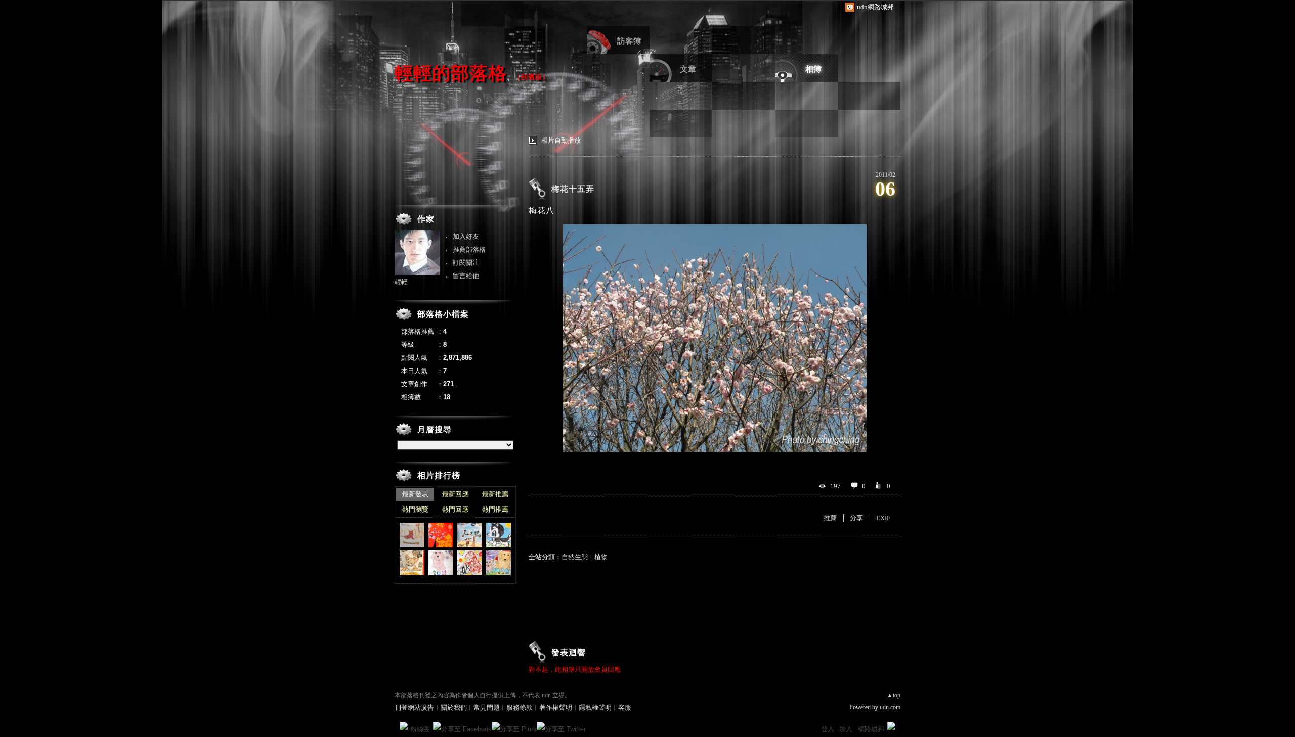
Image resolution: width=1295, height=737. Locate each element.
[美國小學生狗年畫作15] (469, 562)
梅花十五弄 (572, 189)
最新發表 (415, 494)
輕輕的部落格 (451, 73)
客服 (624, 707)
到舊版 (531, 77)
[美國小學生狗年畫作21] (412, 535)
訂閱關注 (466, 262)
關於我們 (454, 707)
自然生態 (575, 557)
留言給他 (466, 276)
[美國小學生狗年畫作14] (498, 562)
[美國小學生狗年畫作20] (440, 535)
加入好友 (466, 236)
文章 (688, 69)
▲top (893, 695)
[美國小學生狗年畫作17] (412, 562)
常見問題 (486, 707)
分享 (856, 518)
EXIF (883, 518)
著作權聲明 (555, 707)
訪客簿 (629, 41)
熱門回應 (455, 509)
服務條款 (519, 707)
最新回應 (455, 494)
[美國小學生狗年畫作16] (440, 562)
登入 (827, 729)
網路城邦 (871, 729)
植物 (601, 557)
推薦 (830, 518)
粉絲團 (420, 729)
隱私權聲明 (595, 707)
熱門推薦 (495, 509)
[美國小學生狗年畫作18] (498, 535)
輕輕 (401, 282)
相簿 (813, 69)
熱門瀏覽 (415, 509)
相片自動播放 (561, 140)
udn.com (890, 707)
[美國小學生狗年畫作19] (469, 535)
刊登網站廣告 (414, 707)
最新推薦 (495, 494)
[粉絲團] (404, 726)
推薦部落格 (469, 249)
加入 (845, 729)
